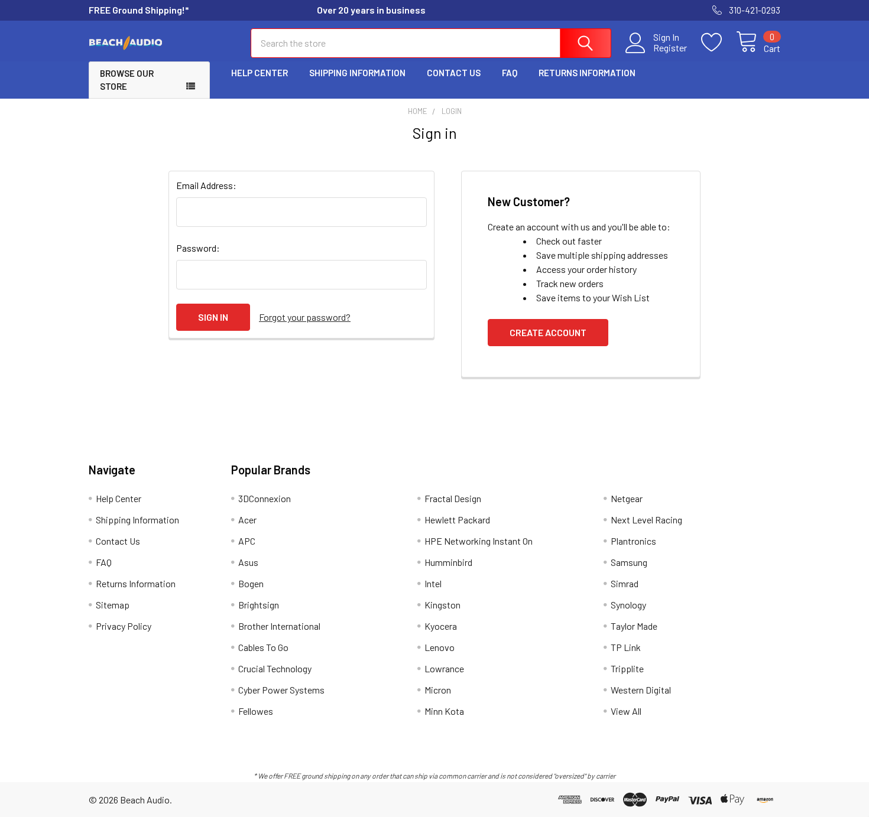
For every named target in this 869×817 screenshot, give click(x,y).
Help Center (259, 72)
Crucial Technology (275, 668)
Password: (198, 247)
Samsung (629, 562)
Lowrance (444, 668)
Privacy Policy (123, 626)
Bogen (251, 583)
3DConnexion (264, 498)
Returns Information (587, 72)
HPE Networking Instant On (478, 540)
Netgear (627, 498)
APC (246, 540)
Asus (248, 562)
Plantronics (633, 540)
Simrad (624, 583)
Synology (628, 604)
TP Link (626, 647)
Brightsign (258, 604)
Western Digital (641, 689)
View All (626, 711)
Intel (433, 583)
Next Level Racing (646, 519)
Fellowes (255, 711)
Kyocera (440, 626)
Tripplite (627, 668)
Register (670, 48)
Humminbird (448, 562)
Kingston (442, 604)
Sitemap (112, 604)
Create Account (548, 332)
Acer (247, 519)
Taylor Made (634, 626)
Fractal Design (452, 498)
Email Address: (206, 185)
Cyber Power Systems (281, 689)
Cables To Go (263, 647)
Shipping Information (357, 72)
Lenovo (439, 647)
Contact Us (454, 72)
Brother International (279, 626)
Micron (437, 689)
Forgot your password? (305, 317)
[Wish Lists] (718, 42)
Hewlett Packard (457, 519)
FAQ (509, 72)
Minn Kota (444, 711)
